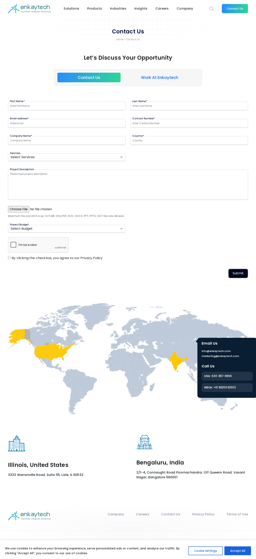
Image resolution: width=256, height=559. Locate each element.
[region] (128, 549)
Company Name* (21, 136)
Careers (162, 8)
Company (185, 8)
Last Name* (139, 101)
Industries (118, 8)
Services (15, 153)
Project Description (22, 169)
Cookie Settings (205, 551)
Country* (138, 136)
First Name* (17, 101)
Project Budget (19, 224)
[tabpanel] (128, 190)
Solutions (71, 8)
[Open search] (211, 9)
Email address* (19, 118)
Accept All (237, 551)
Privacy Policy (91, 258)
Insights (140, 8)
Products (94, 8)
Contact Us (235, 9)
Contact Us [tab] (89, 77)
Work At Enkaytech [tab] (159, 77)
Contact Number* (143, 118)
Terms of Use (237, 514)
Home (120, 39)
